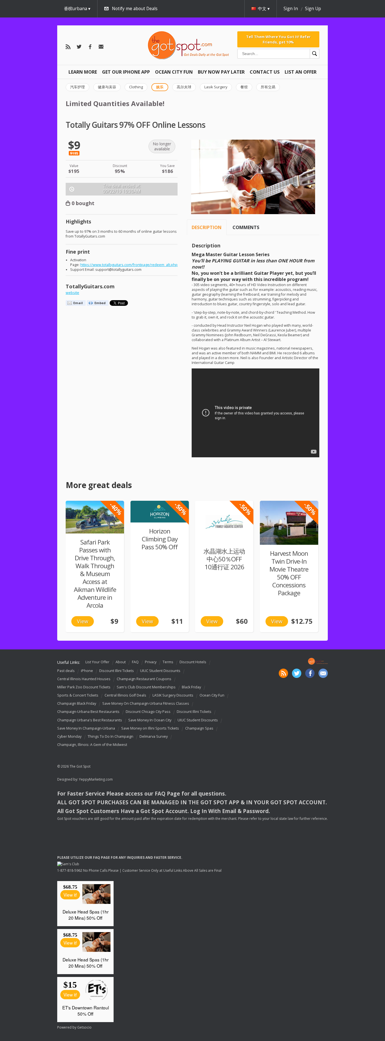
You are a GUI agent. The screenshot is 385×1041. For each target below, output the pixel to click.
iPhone (87, 670)
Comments (246, 227)
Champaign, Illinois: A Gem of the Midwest (92, 744)
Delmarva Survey (154, 736)
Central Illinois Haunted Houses (83, 679)
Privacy (150, 662)
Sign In (291, 9)
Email (78, 303)
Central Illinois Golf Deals (125, 695)
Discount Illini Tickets (116, 670)
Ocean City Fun (174, 72)
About (121, 662)
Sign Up (313, 9)
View (82, 621)
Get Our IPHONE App (126, 72)
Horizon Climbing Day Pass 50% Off (159, 539)
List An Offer (301, 72)
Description (207, 227)
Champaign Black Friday (76, 703)
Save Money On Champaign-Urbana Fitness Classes (145, 703)
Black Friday (191, 687)
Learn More (82, 72)
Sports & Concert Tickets (77, 695)
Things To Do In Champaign (110, 736)
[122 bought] (289, 522)
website (72, 292)
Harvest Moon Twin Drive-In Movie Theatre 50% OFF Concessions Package (288, 573)
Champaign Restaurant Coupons (144, 679)
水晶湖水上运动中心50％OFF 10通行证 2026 (224, 559)
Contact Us (265, 72)
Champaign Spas (199, 728)
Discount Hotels (193, 662)
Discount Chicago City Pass (148, 712)
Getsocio (84, 1027)
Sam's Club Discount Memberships (146, 687)
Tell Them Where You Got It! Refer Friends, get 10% (278, 39)
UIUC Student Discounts (160, 670)
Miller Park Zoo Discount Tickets (83, 687)
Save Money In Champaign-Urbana (86, 728)
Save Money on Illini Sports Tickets (150, 728)
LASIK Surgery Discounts (172, 695)
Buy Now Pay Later (221, 72)
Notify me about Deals (135, 9)
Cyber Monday (69, 736)
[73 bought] (95, 517)
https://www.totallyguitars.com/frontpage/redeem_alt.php (129, 264)
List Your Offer (97, 662)
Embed (100, 303)
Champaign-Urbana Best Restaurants (88, 712)
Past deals (66, 670)
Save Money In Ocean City (149, 720)
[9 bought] (159, 511)
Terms (168, 662)
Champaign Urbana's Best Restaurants (89, 720)
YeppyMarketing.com (96, 779)
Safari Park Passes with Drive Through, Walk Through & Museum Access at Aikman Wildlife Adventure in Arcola (95, 574)
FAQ (135, 662)
